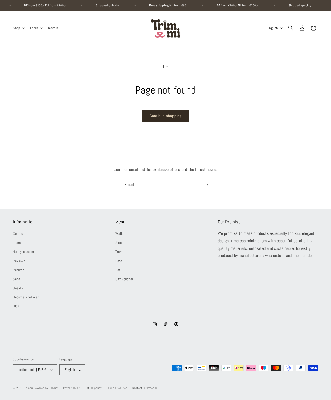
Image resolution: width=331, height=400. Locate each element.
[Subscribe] (206, 185)
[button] (18, 27)
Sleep (119, 242)
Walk (119, 233)
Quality (18, 288)
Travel (119, 252)
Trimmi (29, 388)
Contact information (144, 388)
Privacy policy (71, 388)
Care (118, 261)
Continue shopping (166, 115)
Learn (17, 242)
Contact (19, 233)
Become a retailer (26, 297)
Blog (16, 306)
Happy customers (26, 252)
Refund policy (93, 388)
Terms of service (117, 388)
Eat (118, 270)
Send (16, 279)
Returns (18, 270)
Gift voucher (124, 279)
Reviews (19, 261)
